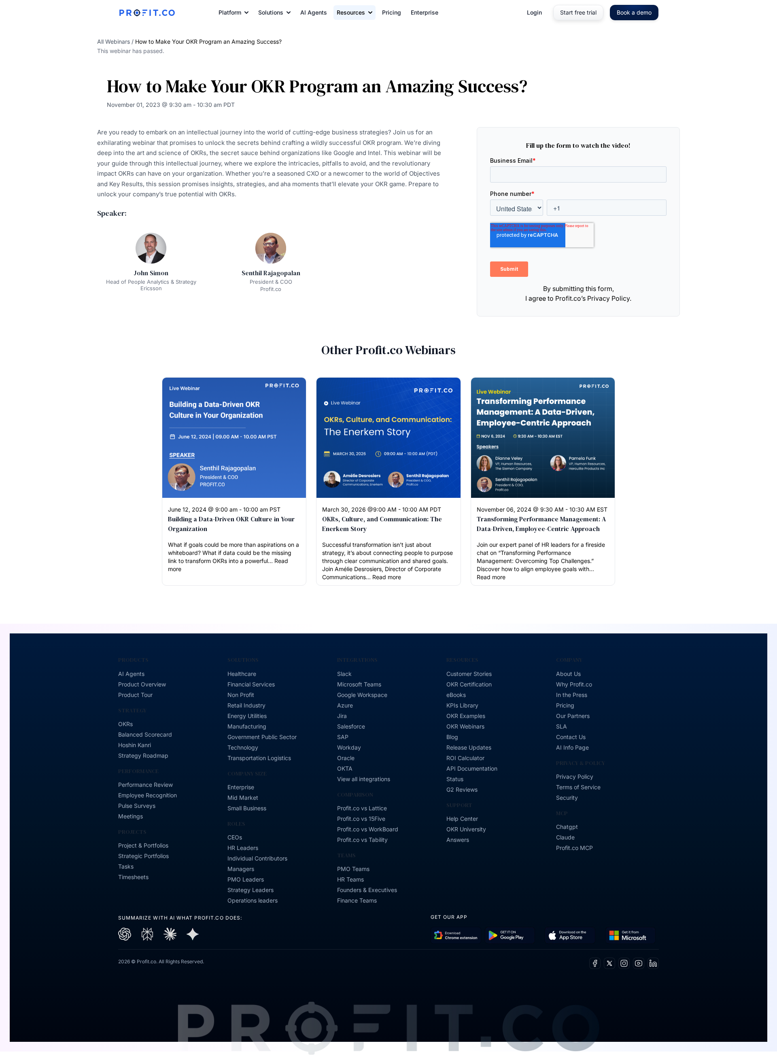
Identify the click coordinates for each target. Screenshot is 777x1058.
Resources (351, 12)
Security (567, 797)
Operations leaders (252, 900)
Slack (344, 673)
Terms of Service (578, 787)
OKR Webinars (465, 726)
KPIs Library (462, 705)
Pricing (391, 12)
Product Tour (135, 694)
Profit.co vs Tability (362, 839)
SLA (561, 726)
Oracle (346, 757)
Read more (386, 577)
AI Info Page (572, 747)
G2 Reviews (462, 789)
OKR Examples (465, 715)
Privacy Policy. (609, 298)
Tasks (126, 866)
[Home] (147, 12)
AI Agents (313, 12)
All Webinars (113, 41)
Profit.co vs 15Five (361, 818)
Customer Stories (469, 673)
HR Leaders (242, 847)
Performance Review (145, 784)
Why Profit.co (574, 684)
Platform (230, 12)
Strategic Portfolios (143, 855)
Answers (457, 839)
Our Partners (573, 715)
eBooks (456, 694)
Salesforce (351, 726)
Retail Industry (246, 705)
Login (534, 12)
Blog (452, 736)
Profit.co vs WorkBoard (367, 829)
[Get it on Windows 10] (630, 935)
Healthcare (241, 673)
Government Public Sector (262, 736)
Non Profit (240, 694)
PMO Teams (353, 868)
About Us (568, 673)
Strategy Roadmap (143, 755)
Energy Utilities (247, 715)
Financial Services (251, 684)
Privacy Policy (574, 776)
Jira (342, 715)
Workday (349, 747)
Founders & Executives (367, 889)
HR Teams (350, 879)
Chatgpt (567, 826)
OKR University (466, 829)
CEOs (234, 837)
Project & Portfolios (143, 845)
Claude (565, 837)
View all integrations (363, 778)
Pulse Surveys (136, 805)
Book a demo (634, 12)
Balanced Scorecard (145, 734)
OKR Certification (469, 684)
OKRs (125, 723)
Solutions (270, 12)
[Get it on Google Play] (456, 935)
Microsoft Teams (359, 684)
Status (454, 778)
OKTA (344, 768)
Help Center (462, 818)
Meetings (130, 816)
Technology (242, 747)
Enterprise (424, 12)
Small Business (246, 808)
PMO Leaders (245, 879)
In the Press (571, 694)
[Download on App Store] (570, 935)
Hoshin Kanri (134, 744)
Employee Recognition (147, 795)
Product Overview (142, 684)
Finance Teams (357, 900)
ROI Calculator (465, 757)
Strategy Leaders (250, 889)
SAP (342, 736)
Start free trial (578, 12)
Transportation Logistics (259, 757)
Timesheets (133, 876)
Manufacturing (246, 726)
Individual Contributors (257, 858)
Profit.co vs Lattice (362, 808)
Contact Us (571, 736)
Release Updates (468, 747)
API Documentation (471, 768)
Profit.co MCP (574, 847)
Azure (345, 705)
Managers (240, 868)
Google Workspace (362, 694)
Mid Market (242, 797)
